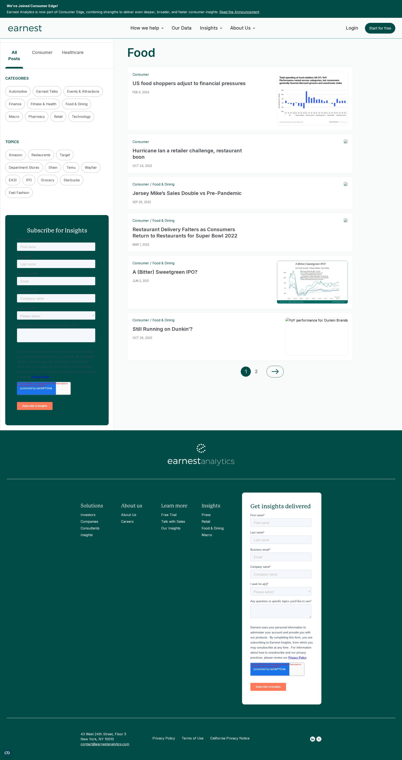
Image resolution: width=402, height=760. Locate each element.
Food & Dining (77, 104)
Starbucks (71, 180)
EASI (13, 180)
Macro (14, 116)
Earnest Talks (47, 91)
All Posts (14, 55)
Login (352, 28)
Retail (58, 116)
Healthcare (73, 52)
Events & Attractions (83, 91)
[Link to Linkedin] (312, 739)
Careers (127, 521)
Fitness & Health (43, 104)
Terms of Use (193, 738)
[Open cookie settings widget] (7, 753)
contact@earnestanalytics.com (105, 744)
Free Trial (169, 515)
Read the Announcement (239, 12)
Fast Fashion (19, 193)
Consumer (42, 52)
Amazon (15, 155)
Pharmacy (36, 116)
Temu (71, 167)
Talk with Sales (173, 521)
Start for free (380, 28)
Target (65, 155)
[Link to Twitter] (318, 739)
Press (206, 515)
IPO (29, 180)
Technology (81, 116)
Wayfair (91, 167)
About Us (128, 515)
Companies (89, 521)
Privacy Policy (163, 738)
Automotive (18, 91)
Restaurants (40, 155)
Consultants (90, 528)
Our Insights (170, 528)
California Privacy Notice (230, 738)
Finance (15, 104)
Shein (52, 167)
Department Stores (24, 167)
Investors (88, 515)
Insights (87, 535)
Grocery (47, 180)
